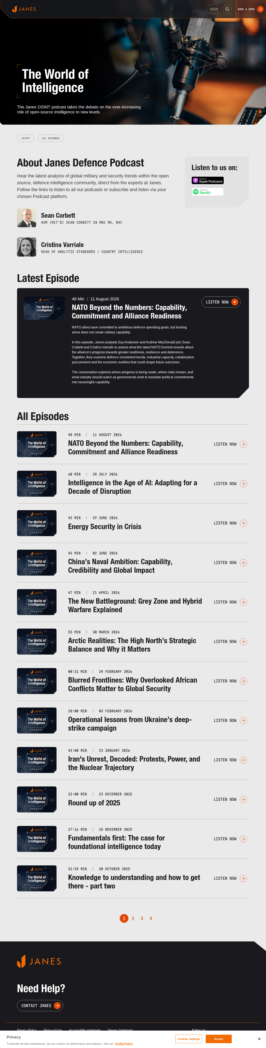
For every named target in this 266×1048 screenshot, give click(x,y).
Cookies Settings (189, 1038)
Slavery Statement (120, 1030)
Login (213, 9)
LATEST (25, 138)
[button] (227, 9)
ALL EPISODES (51, 138)
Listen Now (217, 302)
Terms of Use (53, 1030)
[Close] (259, 1038)
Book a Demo (246, 9)
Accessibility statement (84, 1030)
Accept (218, 1038)
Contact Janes (36, 1005)
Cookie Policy (124, 1043)
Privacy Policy (27, 1030)
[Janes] (24, 9)
